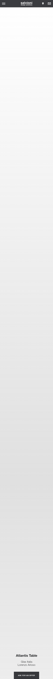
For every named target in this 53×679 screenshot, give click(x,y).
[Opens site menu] (3, 3)
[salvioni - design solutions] (26, 4)
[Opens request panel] (49, 3)
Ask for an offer (26, 675)
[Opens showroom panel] (43, 3)
